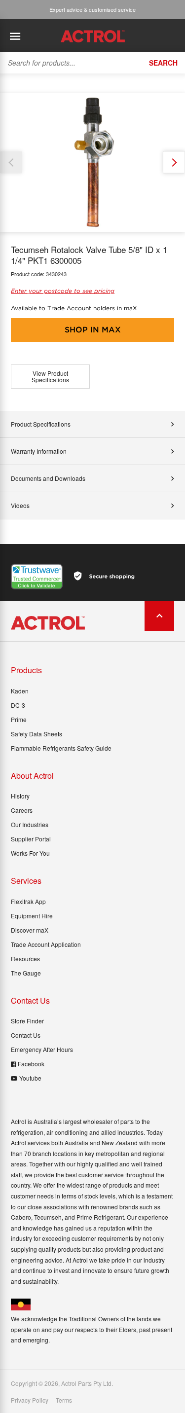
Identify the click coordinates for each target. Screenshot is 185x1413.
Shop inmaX (93, 329)
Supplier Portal (31, 838)
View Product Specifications (50, 376)
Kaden (20, 691)
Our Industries (29, 824)
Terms (64, 1400)
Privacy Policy (29, 1400)
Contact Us (25, 1035)
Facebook (31, 1063)
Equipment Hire (32, 915)
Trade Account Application (46, 944)
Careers (22, 810)
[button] (174, 162)
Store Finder (27, 1020)
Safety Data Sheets (36, 733)
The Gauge (26, 973)
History (20, 796)
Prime (19, 719)
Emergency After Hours (42, 1049)
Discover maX (29, 930)
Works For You (30, 853)
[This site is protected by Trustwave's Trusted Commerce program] (37, 576)
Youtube (30, 1078)
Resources (25, 958)
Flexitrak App (28, 901)
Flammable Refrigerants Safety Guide (61, 748)
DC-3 (18, 705)
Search (163, 63)
